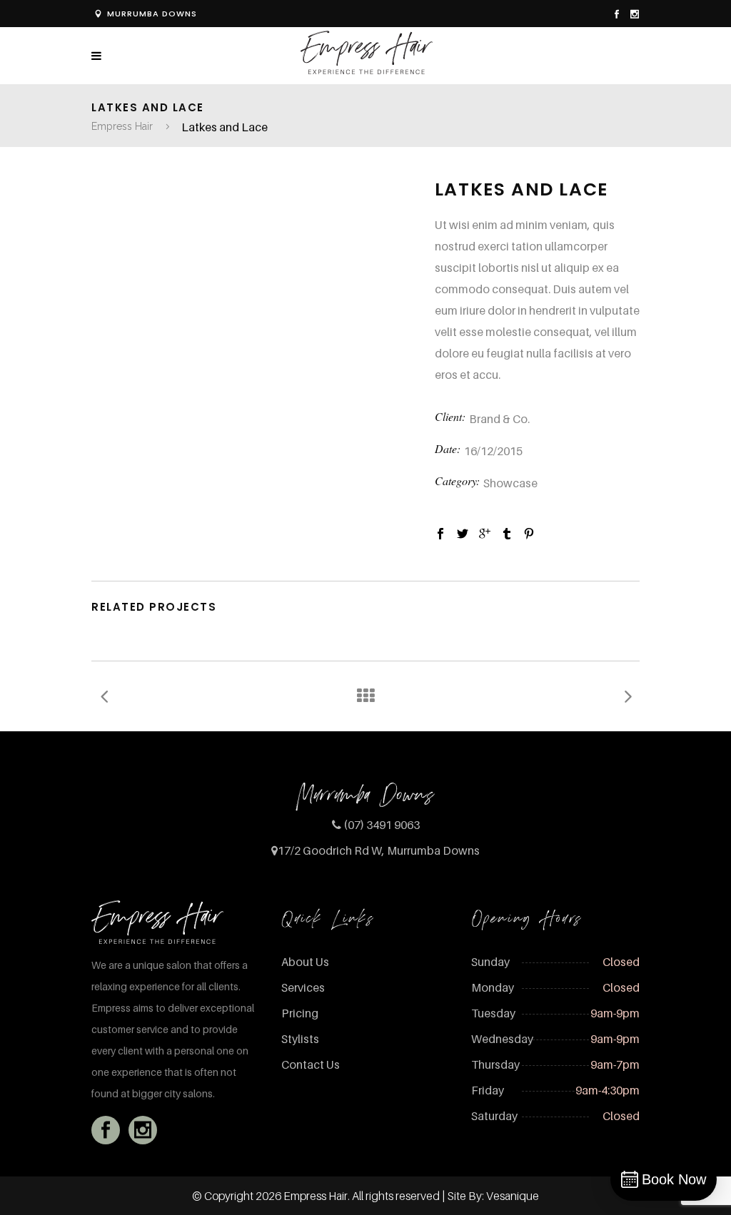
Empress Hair (122, 126)
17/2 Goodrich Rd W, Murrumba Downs (379, 850)
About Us (305, 962)
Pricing (299, 1013)
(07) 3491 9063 (381, 825)
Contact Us (310, 1064)
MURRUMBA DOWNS (152, 13)
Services (303, 987)
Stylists (300, 1039)
